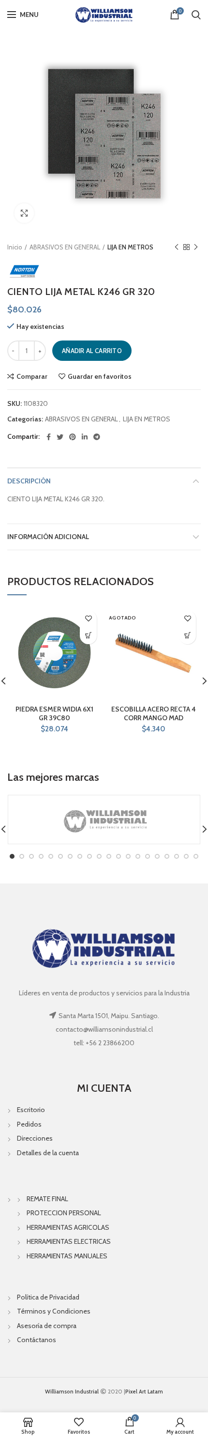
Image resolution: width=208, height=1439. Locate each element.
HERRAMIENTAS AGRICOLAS (68, 1227)
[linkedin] (84, 437)
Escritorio (31, 1109)
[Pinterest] (72, 437)
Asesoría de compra (46, 1325)
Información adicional (48, 536)
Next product (196, 247)
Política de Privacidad (48, 1297)
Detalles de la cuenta (48, 1152)
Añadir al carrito (92, 351)
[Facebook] (49, 437)
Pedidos (29, 1124)
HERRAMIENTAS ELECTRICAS (69, 1241)
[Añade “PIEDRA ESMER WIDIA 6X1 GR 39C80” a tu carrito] (88, 635)
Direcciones (35, 1138)
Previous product (176, 247)
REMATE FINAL (47, 1198)
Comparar (31, 376)
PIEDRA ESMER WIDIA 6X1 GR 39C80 (54, 713)
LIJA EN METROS (130, 247)
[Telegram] (96, 437)
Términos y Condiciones (53, 1311)
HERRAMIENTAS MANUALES (67, 1256)
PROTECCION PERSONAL (64, 1212)
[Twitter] (60, 437)
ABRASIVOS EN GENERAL (65, 247)
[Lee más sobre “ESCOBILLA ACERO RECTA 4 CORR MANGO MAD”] (187, 635)
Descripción (29, 481)
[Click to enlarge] (24, 213)
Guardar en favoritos (100, 376)
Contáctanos (36, 1339)
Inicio (14, 247)
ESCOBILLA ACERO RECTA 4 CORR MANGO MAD (153, 713)
